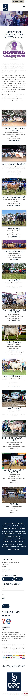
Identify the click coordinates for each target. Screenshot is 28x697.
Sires (16, 665)
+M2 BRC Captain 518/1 (15, 205)
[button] (24, 7)
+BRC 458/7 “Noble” (15, 140)
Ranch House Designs (13, 693)
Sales (12, 665)
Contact (23, 666)
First (3, 594)
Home (4, 665)
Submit (5, 606)
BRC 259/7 (15, 259)
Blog (13, 666)
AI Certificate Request (14, 667)
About (8, 665)
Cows (19, 665)
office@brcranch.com (10, 575)
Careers (18, 666)
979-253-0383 (8, 570)
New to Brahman (7, 666)
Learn (23, 665)
